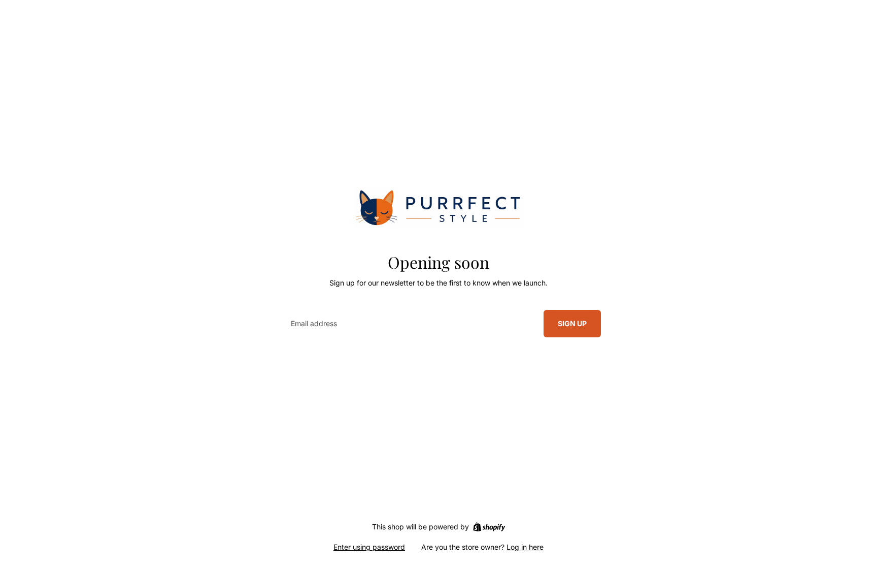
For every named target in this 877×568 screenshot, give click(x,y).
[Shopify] (489, 526)
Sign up (572, 323)
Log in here (525, 547)
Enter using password (369, 547)
